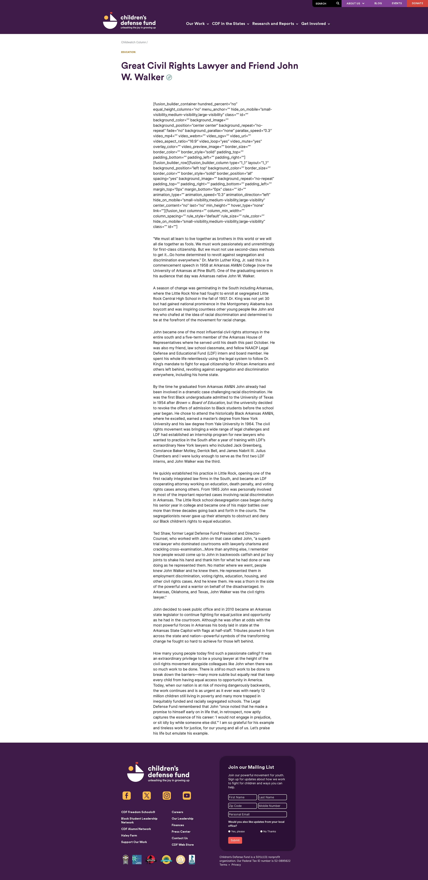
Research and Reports (273, 24)
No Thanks (269, 831)
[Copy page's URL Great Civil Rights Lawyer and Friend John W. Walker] (170, 77)
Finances (178, 825)
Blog (378, 3)
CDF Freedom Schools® (138, 812)
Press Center (181, 831)
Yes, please (238, 831)
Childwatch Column (133, 42)
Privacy (236, 865)
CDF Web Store (183, 844)
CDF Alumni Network (136, 828)
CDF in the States (229, 24)
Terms (223, 865)
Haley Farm (129, 835)
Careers (177, 812)
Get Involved (314, 24)
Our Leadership (182, 818)
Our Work (196, 24)
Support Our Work (134, 842)
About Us (354, 3)
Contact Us (180, 838)
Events (397, 3)
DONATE (417, 3)
